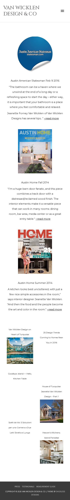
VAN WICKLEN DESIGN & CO (21, 11)
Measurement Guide (45, 486)
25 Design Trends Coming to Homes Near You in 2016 (51, 337)
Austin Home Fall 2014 (35, 182)
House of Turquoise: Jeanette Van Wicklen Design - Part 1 (51, 391)
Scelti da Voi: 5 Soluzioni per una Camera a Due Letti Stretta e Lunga (19, 427)
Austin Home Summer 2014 (35, 283)
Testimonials (28, 486)
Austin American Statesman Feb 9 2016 (35, 80)
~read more (51, 118)
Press (17, 486)
